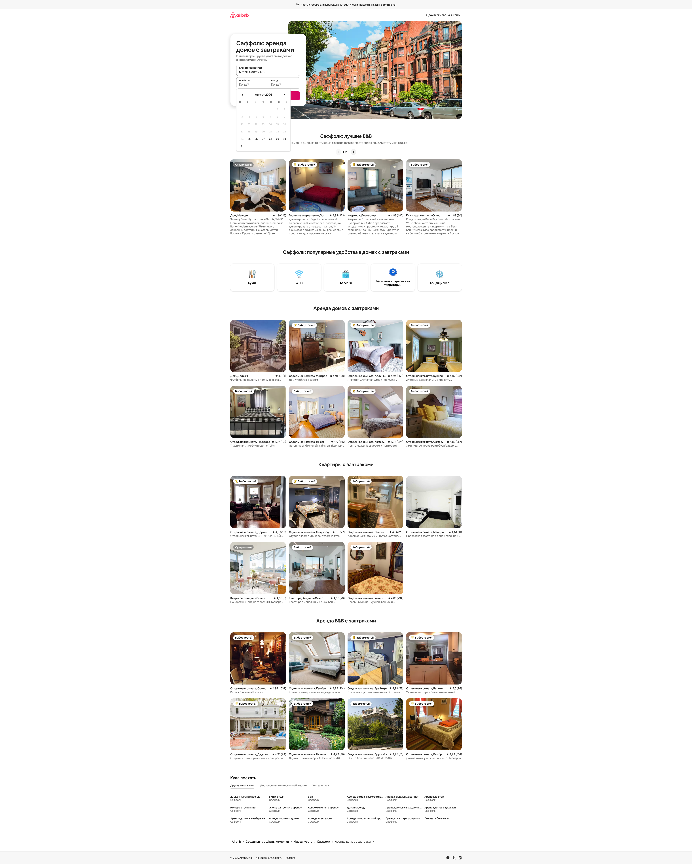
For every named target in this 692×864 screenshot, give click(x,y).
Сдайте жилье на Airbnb (443, 15)
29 (277, 139)
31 (242, 146)
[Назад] (338, 152)
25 (249, 139)
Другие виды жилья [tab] (242, 785)
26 (256, 139)
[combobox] (268, 72)
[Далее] (353, 152)
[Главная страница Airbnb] (239, 15)
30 (284, 139)
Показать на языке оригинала (377, 4)
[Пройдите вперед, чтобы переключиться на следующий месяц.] (284, 95)
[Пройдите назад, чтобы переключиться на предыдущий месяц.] (243, 95)
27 (263, 139)
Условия (290, 857)
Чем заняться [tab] (320, 785)
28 (270, 139)
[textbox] (252, 84)
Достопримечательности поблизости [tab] (283, 785)
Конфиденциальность (269, 857)
